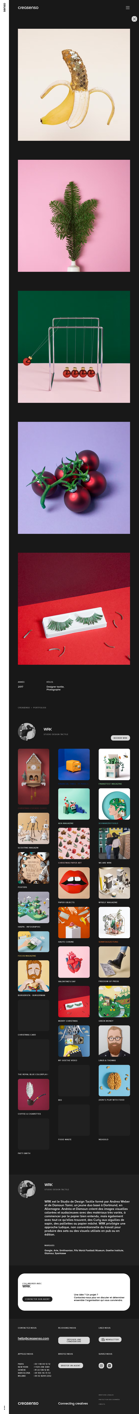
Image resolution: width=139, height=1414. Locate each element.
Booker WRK (120, 738)
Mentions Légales (106, 1395)
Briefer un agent (70, 1365)
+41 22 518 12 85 (41, 1370)
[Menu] (128, 8)
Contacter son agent (37, 1299)
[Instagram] (101, 1365)
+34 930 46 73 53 (41, 1373)
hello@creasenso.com (33, 1338)
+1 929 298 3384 (41, 1367)
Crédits (102, 1404)
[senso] (5, 7)
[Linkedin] (109, 1365)
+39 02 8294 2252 (41, 1376)
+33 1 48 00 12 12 (41, 1364)
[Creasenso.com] (28, 8)
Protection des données (109, 1399)
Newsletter (112, 1339)
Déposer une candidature (74, 1340)
